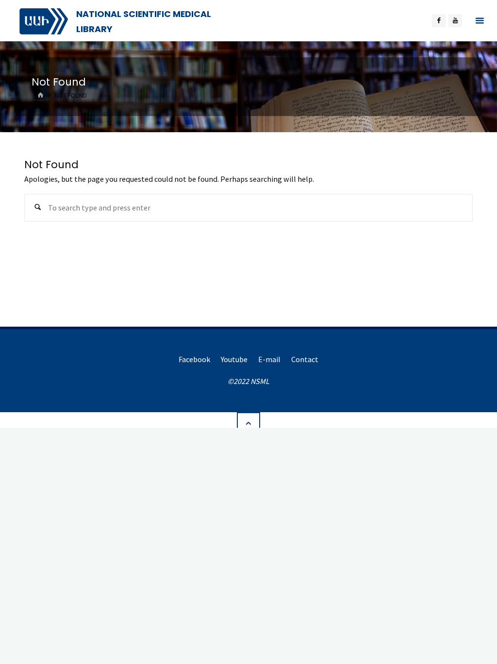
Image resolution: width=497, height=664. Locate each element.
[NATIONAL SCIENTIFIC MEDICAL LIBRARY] (43, 20)
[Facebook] (439, 21)
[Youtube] (455, 21)
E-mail (269, 359)
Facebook (194, 359)
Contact (304, 359)
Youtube (234, 359)
